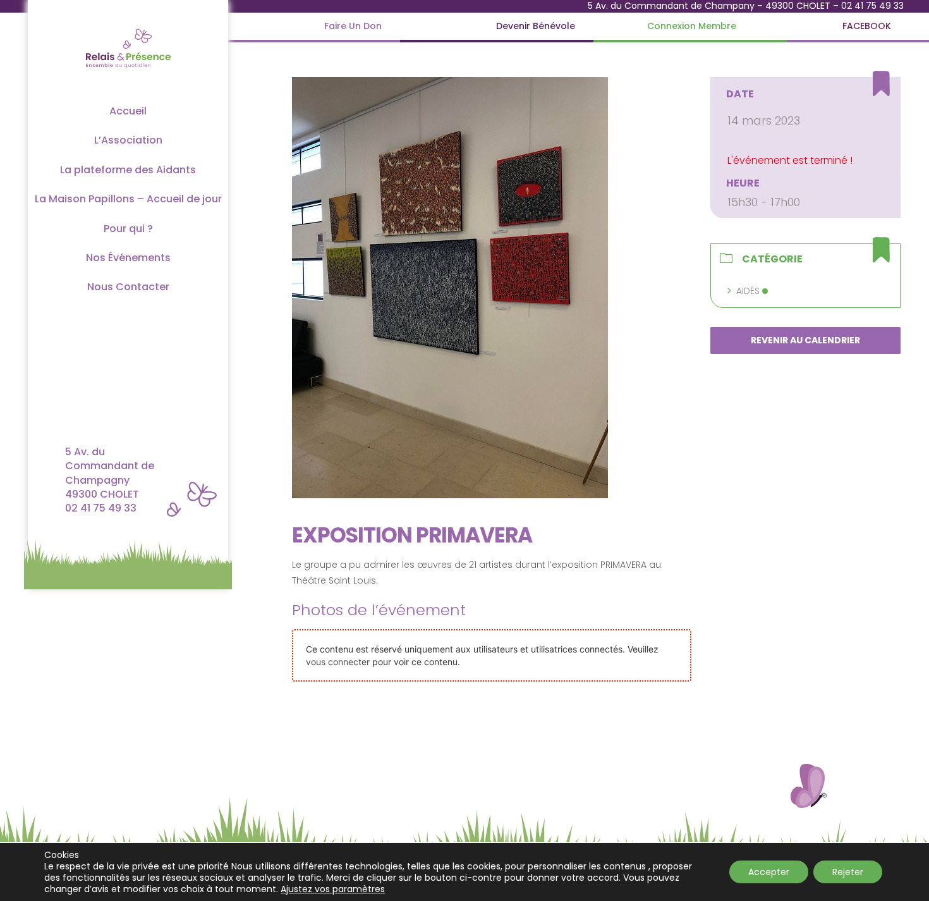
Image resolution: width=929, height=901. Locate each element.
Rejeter (847, 872)
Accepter (768, 872)
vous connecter (338, 661)
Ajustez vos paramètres (333, 889)
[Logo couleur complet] (128, 27)
